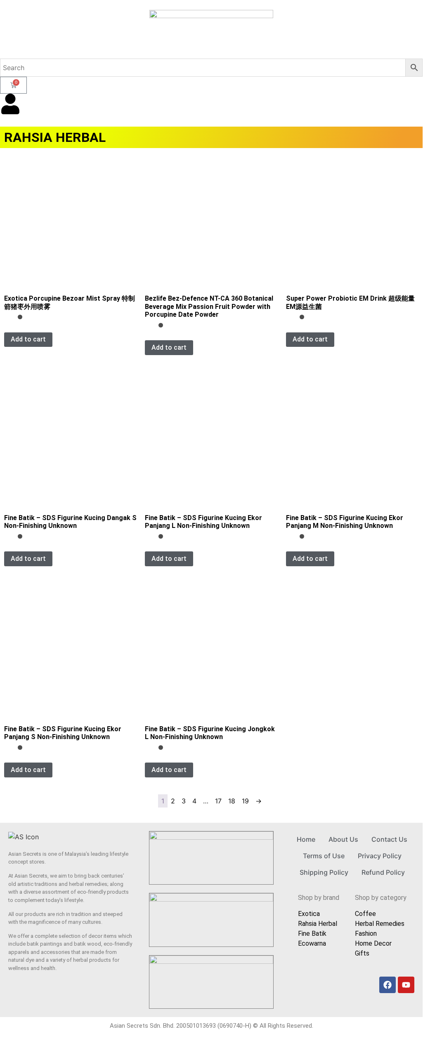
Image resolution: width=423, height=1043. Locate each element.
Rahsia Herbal (317, 924)
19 (245, 801)
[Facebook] (387, 985)
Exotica (309, 914)
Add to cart (28, 339)
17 (218, 801)
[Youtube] (406, 985)
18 (231, 801)
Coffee (365, 914)
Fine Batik (312, 933)
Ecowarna (312, 943)
